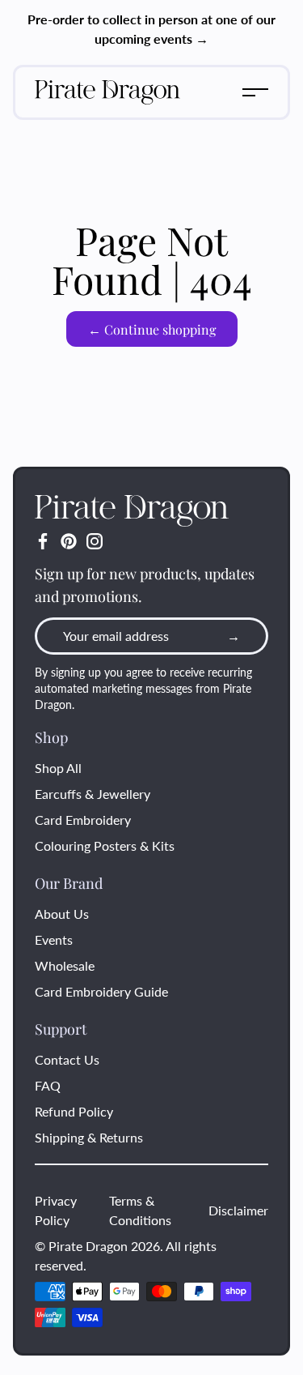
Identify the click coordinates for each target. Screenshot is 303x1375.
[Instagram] (94, 541)
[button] (255, 92)
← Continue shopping (152, 329)
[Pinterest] (69, 541)
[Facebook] (43, 541)
